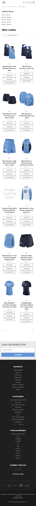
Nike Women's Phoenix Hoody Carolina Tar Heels (26, 163)
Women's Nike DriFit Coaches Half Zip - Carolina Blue (9, 210)
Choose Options (9, 82)
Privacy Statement (18, 385)
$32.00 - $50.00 (6, 17)
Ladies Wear (18, 422)
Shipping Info (18, 377)
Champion (18, 439)
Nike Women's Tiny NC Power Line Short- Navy (9, 116)
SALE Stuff (18, 402)
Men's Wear (18, 412)
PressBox (18, 456)
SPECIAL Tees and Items (18, 405)
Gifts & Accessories (18, 417)
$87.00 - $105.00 (6, 24)
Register (21, 387)
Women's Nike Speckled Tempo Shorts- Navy (26, 258)
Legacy (18, 448)
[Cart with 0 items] (30, 2)
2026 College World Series (18, 400)
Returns (18, 382)
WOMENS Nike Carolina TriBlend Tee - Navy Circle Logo (26, 306)
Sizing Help (18, 380)
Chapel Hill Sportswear (18, 434)
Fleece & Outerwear (18, 410)
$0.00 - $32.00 (6, 15)
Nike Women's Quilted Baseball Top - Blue (26, 116)
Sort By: (5, 35)
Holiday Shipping (18, 370)
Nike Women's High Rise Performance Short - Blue (9, 163)
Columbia (18, 441)
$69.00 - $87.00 (6, 22)
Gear (18, 446)
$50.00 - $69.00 (6, 20)
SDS (18, 443)
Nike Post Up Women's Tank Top (27, 67)
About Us (18, 372)
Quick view (9, 75)
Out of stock (9, 319)
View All (18, 458)
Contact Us (18, 375)
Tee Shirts (18, 407)
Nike (18, 436)
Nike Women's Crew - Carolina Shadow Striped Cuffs (9, 258)
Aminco (18, 451)
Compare (9, 79)
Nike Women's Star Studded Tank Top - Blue (9, 68)
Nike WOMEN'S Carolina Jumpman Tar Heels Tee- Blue (9, 305)
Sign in (14, 387)
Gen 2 (18, 453)
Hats (18, 414)
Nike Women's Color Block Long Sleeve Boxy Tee (26, 210)
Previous (3, 504)
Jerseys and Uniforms (18, 419)
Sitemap (18, 389)
